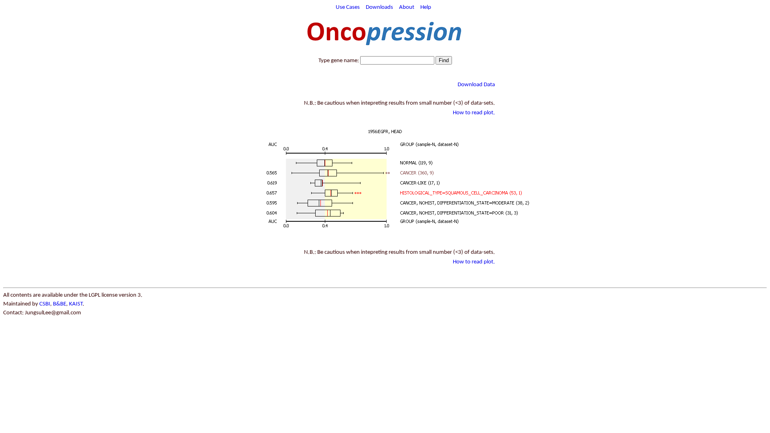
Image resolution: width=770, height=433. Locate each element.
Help (425, 7)
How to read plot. (474, 113)
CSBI (44, 304)
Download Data (476, 85)
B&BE (59, 304)
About (406, 7)
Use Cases (348, 7)
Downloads (379, 7)
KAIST (76, 304)
